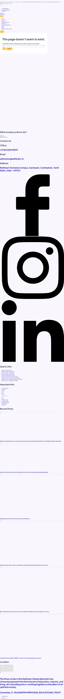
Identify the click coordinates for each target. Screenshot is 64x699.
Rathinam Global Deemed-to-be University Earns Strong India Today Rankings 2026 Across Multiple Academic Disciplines (30, 441)
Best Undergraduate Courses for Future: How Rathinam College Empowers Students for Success (24, 611)
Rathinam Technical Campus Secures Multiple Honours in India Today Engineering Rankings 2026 (24, 472)
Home (3, 18)
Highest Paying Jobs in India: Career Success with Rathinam (15, 518)
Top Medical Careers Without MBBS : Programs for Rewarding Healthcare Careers (20, 658)
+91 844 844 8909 (9, 149)
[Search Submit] (4, 48)
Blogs (3, 26)
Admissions (4, 23)
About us (3, 19)
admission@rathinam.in (12, 158)
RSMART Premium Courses (7, 28)
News (3, 27)
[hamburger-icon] (1, 16)
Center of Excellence (5, 22)
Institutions (4, 21)
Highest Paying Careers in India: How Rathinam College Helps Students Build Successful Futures (24, 565)
